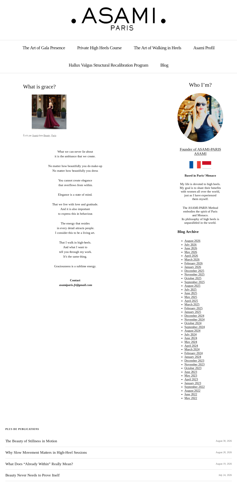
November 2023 (194, 364)
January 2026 (192, 267)
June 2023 (190, 372)
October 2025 (192, 278)
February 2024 (193, 353)
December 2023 (194, 360)
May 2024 (190, 342)
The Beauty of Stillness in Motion (31, 441)
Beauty (47, 135)
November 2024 (194, 319)
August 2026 (192, 240)
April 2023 (191, 379)
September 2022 (194, 386)
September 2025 (194, 282)
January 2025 (192, 312)
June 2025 (190, 293)
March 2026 (192, 259)
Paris (53, 135)
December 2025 (194, 270)
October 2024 (192, 323)
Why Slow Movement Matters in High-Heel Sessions (46, 452)
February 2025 (193, 308)
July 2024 (190, 334)
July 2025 (190, 289)
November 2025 (194, 274)
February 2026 (193, 263)
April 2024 (191, 345)
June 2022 (190, 394)
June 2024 (190, 338)
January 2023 (192, 383)
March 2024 (192, 349)
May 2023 (190, 375)
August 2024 (192, 330)
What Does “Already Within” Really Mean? (39, 464)
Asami (35, 135)
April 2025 (191, 300)
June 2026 (190, 248)
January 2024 (192, 356)
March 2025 (192, 304)
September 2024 (194, 327)
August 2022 (192, 390)
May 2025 (190, 297)
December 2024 (194, 315)
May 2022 (190, 398)
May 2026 (190, 252)
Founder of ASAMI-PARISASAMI (200, 151)
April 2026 (191, 255)
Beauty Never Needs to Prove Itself (32, 475)
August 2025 (192, 285)
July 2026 (190, 244)
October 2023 (192, 368)
